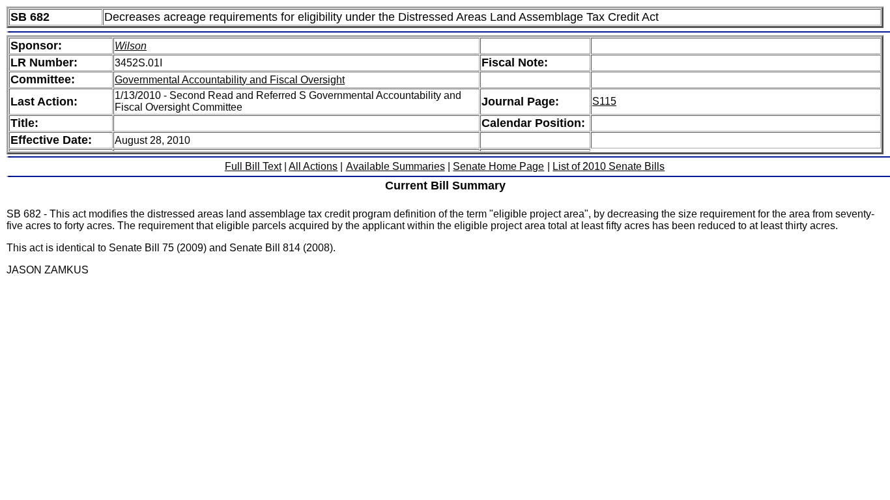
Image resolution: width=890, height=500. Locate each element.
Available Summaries (395, 166)
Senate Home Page (498, 166)
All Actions (313, 166)
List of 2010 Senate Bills (609, 166)
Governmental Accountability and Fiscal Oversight (230, 79)
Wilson (131, 45)
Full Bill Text (253, 166)
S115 (604, 101)
